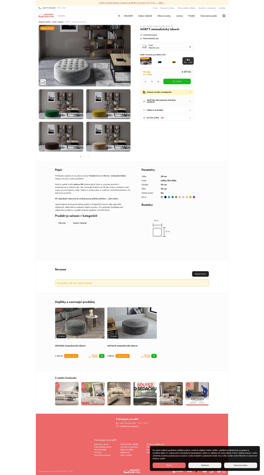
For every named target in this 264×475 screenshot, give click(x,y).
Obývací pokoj (164, 15)
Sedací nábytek (145, 15)
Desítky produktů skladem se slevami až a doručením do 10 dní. (132, 2)
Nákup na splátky (127, 449)
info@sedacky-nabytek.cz (129, 426)
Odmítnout (205, 465)
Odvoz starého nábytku (186, 8)
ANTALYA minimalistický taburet (122, 345)
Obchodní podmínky (102, 455)
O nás (155, 8)
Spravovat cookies (241, 465)
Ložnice (179, 15)
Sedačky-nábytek (44, 22)
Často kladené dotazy (102, 447)
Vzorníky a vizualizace (207, 8)
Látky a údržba (126, 455)
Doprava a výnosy (167, 8)
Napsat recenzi (200, 274)
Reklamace (124, 452)
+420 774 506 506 (48, 8)
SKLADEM (128, 15)
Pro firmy (98, 452)
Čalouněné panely (208, 15)
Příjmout (169, 465)
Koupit (179, 81)
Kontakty (222, 8)
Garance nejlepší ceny (155, 444)
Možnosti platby (100, 449)
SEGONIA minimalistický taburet (70, 345)
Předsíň (191, 15)
